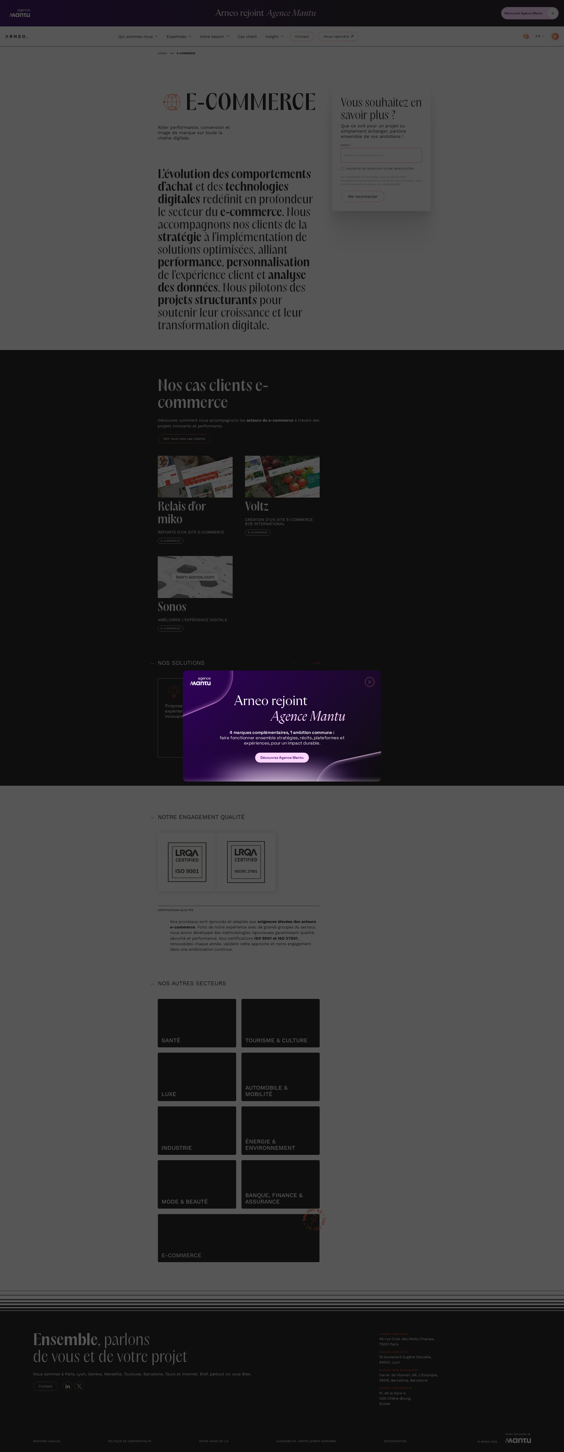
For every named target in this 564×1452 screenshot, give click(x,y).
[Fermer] (369, 682)
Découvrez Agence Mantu (282, 757)
